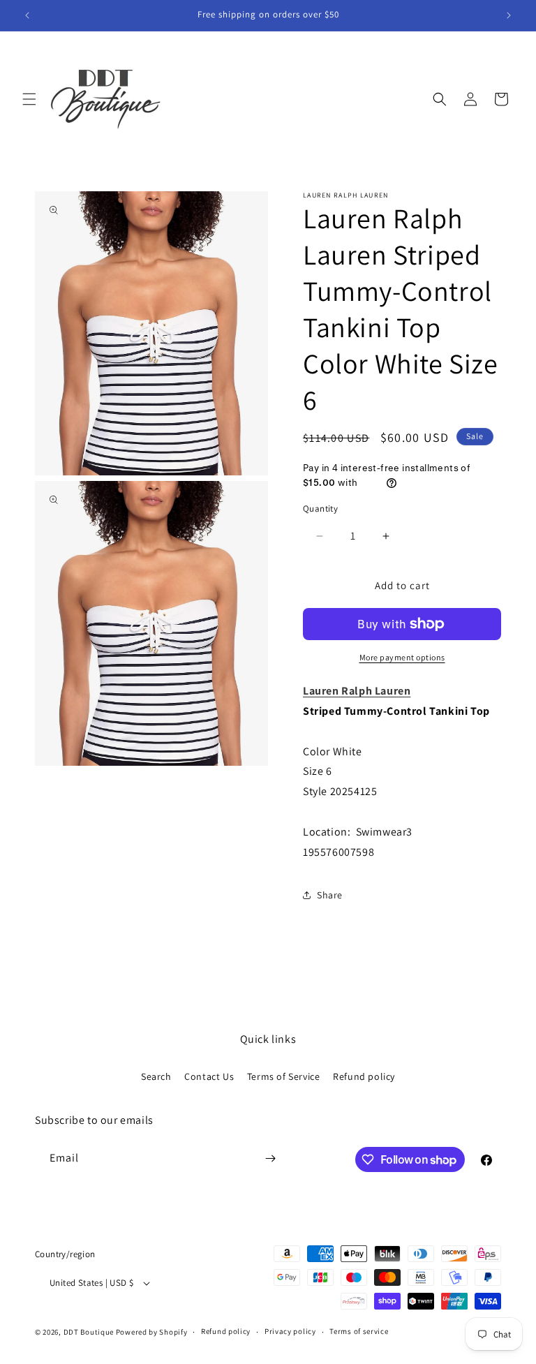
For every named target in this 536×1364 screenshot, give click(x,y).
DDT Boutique (89, 1332)
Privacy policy (290, 1331)
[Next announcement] (508, 15)
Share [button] (330, 895)
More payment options (402, 657)
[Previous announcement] (27, 15)
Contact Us (209, 1076)
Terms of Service (283, 1076)
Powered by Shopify (152, 1332)
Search (156, 1076)
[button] (29, 99)
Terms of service (358, 1331)
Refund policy (364, 1076)
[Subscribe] (270, 1158)
